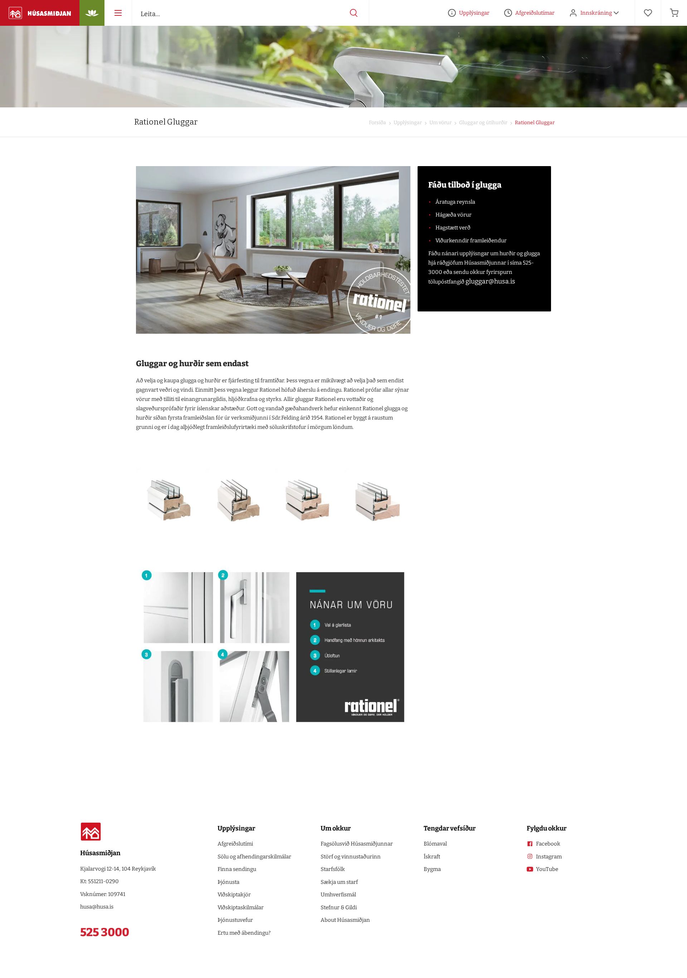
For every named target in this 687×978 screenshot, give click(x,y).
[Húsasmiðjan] (39, 13)
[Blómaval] (91, 13)
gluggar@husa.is (490, 281)
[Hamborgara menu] (118, 13)
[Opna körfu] (674, 13)
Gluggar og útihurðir (482, 123)
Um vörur (440, 123)
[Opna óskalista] (648, 13)
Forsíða (377, 123)
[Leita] (353, 13)
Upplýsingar (407, 123)
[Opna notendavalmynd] (616, 13)
